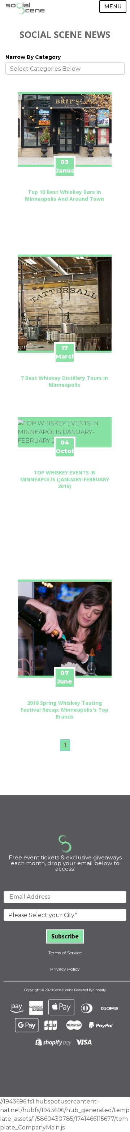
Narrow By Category (33, 57)
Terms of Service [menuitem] (65, 952)
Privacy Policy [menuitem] (65, 969)
